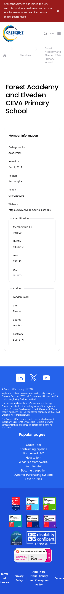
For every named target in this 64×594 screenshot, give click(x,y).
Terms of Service (4, 578)
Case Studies (33, 479)
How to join (33, 458)
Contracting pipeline (33, 449)
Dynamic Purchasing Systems (33, 475)
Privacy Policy (19, 578)
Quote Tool (33, 445)
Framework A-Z (33, 453)
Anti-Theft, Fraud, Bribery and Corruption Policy (39, 578)
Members (25, 55)
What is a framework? (33, 462)
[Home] (4, 55)
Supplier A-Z (33, 466)
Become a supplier (33, 470)
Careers (59, 578)
